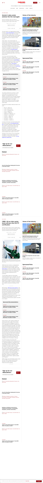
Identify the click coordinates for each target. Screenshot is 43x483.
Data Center (13, 8)
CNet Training (4, 268)
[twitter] (11, 28)
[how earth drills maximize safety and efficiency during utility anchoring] (32, 22)
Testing (27, 8)
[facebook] (8, 28)
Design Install (21, 8)
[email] (14, 28)
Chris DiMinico (16, 59)
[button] (2, 2)
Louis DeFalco (14, 63)
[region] (21, 481)
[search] (4, 2)
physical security (14, 49)
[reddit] (12, 28)
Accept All (39, 481)
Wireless (31, 8)
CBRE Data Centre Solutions (13, 287)
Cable (17, 8)
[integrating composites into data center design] (32, 42)
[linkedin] (9, 28)
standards (12, 32)
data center (8, 32)
